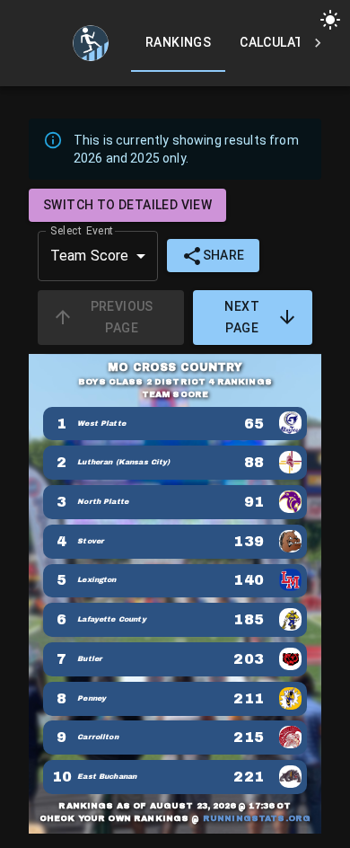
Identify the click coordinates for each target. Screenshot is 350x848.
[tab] (90, 43)
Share (224, 255)
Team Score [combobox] (89, 255)
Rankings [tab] (178, 42)
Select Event (82, 230)
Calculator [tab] (280, 42)
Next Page (241, 317)
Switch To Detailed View (127, 205)
